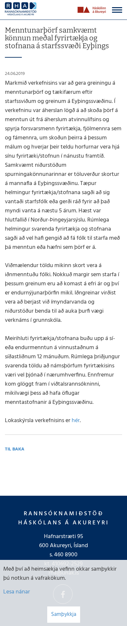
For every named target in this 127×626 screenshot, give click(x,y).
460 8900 (66, 555)
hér (76, 420)
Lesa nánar (16, 592)
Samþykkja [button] (63, 614)
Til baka (14, 449)
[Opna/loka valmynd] (117, 10)
